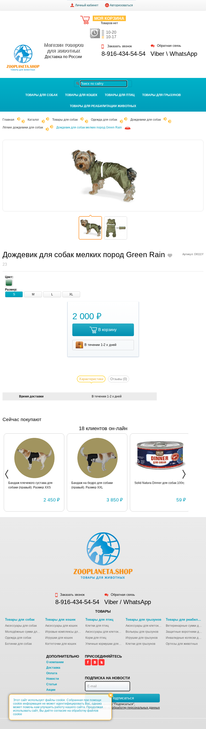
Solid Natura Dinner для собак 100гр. (160, 483)
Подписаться (122, 698)
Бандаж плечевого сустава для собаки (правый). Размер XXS (30, 485)
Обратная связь (169, 45)
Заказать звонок (119, 46)
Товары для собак (41, 95)
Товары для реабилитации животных (103, 106)
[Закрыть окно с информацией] (110, 695)
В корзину (107, 330)
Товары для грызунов (161, 95)
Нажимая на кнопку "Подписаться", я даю (122, 705)
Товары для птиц (120, 95)
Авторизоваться (121, 5)
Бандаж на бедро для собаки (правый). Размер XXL (92, 485)
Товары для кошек (81, 95)
